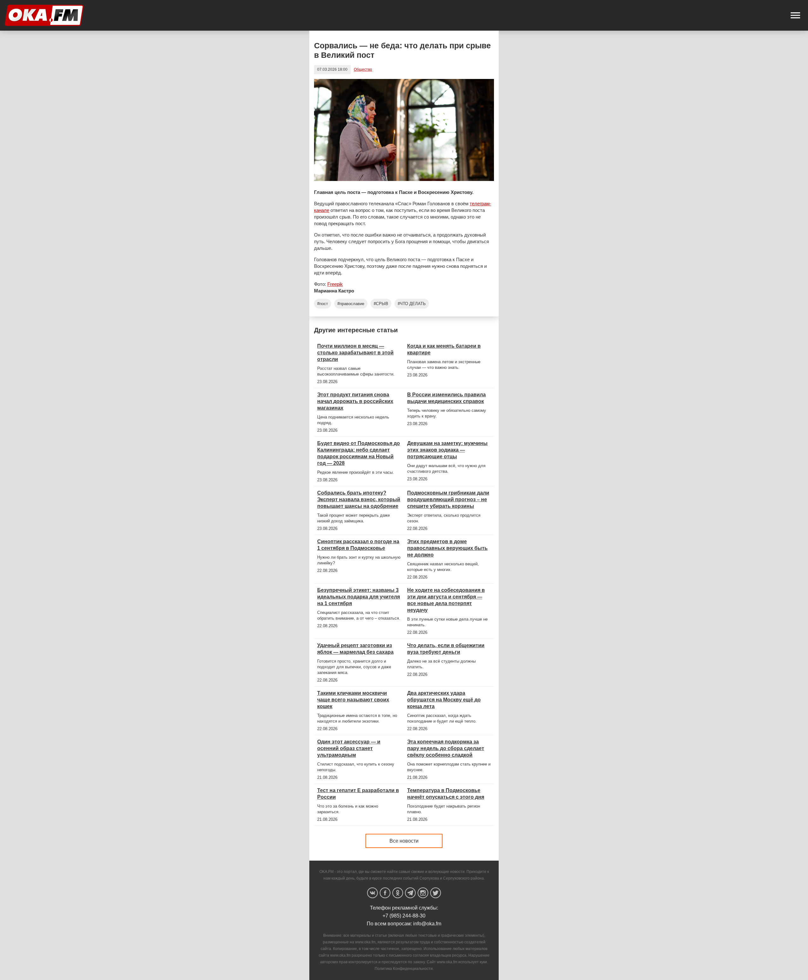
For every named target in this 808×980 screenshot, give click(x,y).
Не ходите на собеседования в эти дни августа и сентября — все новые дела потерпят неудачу (446, 600)
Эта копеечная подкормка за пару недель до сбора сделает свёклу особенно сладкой (445, 748)
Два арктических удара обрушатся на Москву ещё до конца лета (444, 699)
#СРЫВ (381, 303)
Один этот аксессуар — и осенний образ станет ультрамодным (348, 748)
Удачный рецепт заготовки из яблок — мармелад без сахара (355, 649)
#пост (322, 303)
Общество (363, 69)
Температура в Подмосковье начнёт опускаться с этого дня (445, 794)
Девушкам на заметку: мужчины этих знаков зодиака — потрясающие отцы (447, 450)
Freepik (335, 284)
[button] (795, 15)
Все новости (404, 841)
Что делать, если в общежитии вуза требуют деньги (445, 649)
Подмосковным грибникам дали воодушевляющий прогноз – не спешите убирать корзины (448, 499)
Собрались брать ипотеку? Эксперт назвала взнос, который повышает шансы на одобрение (358, 499)
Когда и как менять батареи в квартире (444, 349)
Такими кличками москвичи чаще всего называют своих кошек (353, 699)
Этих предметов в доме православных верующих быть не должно (447, 548)
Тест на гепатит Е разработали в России (358, 794)
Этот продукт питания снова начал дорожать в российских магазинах (355, 401)
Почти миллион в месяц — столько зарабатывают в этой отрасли (355, 352)
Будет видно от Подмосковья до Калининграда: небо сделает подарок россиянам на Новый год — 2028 (358, 453)
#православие (350, 303)
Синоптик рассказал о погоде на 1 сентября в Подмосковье (358, 545)
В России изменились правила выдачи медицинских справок (446, 398)
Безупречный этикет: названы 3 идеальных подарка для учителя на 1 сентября (358, 596)
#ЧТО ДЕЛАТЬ (412, 303)
